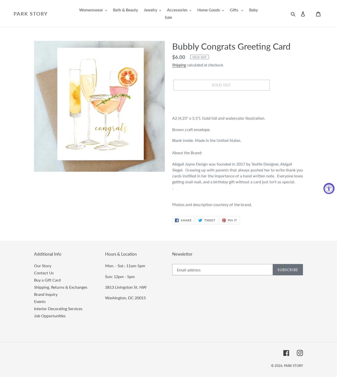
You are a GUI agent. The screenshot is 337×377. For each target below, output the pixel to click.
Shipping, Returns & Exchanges (60, 287)
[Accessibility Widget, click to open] (329, 188)
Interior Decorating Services (58, 308)
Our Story (42, 265)
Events (40, 301)
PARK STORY (31, 14)
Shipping (179, 65)
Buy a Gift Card (47, 280)
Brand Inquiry (45, 294)
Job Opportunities (50, 315)
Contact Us (44, 272)
